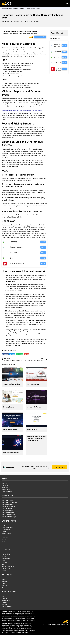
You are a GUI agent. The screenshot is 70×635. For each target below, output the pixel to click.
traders (8, 54)
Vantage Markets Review (11, 384)
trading (30, 63)
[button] (67, 3)
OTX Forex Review (33, 384)
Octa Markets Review (10, 430)
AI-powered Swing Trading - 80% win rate (34, 467)
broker (19, 48)
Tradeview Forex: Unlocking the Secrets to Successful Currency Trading (36, 438)
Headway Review (8, 407)
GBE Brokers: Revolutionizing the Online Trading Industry (25, 110)
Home (1, 8)
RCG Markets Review (34, 407)
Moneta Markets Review (11, 452)
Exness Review (32, 430)
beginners (26, 85)
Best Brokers (7, 8)
